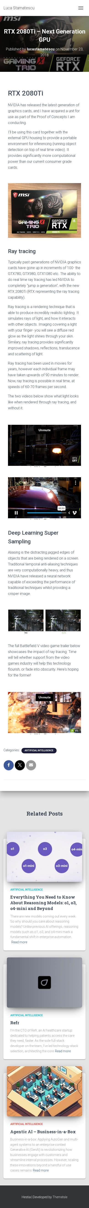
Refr (14, 1022)
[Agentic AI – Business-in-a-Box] (44, 1091)
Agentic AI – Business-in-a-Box (43, 1131)
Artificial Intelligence (39, 750)
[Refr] (44, 982)
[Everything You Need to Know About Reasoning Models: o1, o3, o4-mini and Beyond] (44, 856)
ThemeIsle (59, 1197)
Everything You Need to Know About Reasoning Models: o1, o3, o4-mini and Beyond (43, 902)
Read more (19, 942)
